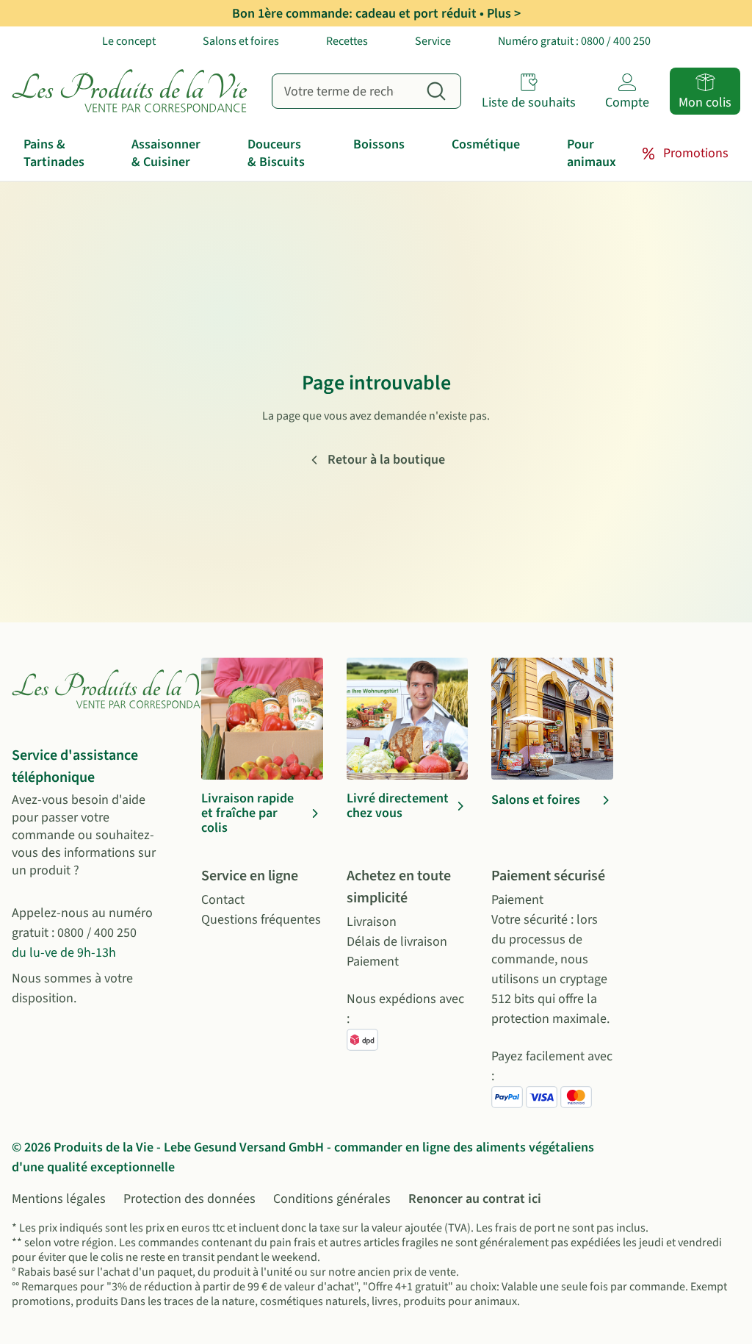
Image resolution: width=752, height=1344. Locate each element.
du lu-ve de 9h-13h (64, 953)
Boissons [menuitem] (379, 144)
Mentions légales (59, 1199)
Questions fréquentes (261, 919)
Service (433, 41)
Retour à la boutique (386, 459)
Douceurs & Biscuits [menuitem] (276, 153)
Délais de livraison (397, 941)
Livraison (372, 922)
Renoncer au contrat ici (474, 1199)
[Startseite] (133, 91)
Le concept (129, 41)
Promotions (695, 153)
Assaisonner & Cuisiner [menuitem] (165, 153)
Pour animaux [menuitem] (591, 153)
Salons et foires (241, 41)
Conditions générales (332, 1199)
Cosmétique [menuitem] (486, 144)
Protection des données (189, 1199)
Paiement (373, 961)
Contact (223, 900)
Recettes (347, 41)
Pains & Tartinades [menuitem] (54, 153)
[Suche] (436, 91)
